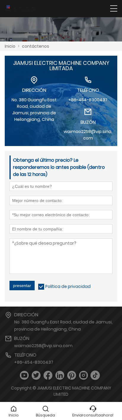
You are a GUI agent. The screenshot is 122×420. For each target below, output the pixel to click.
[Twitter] (36, 375)
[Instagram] (83, 375)
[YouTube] (24, 375)
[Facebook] (48, 375)
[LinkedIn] (60, 375)
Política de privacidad (68, 286)
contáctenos (35, 46)
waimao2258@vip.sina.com (43, 346)
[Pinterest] (71, 375)
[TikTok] (95, 375)
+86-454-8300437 (33, 362)
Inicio (10, 46)
